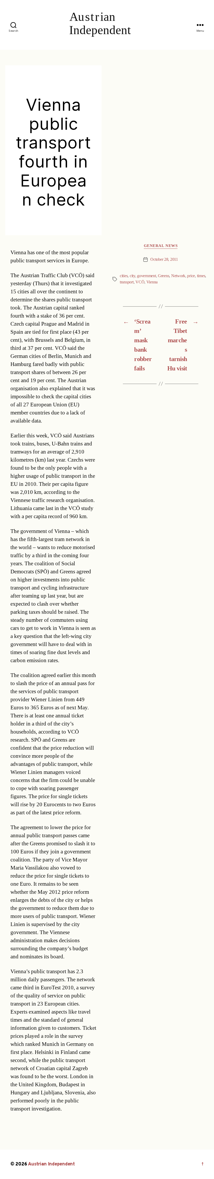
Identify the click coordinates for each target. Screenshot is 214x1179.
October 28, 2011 (164, 259)
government (146, 275)
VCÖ (139, 282)
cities (124, 275)
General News (161, 246)
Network (178, 275)
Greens (163, 275)
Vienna (152, 282)
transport (127, 282)
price (191, 275)
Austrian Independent (51, 1164)
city (132, 275)
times (201, 275)
